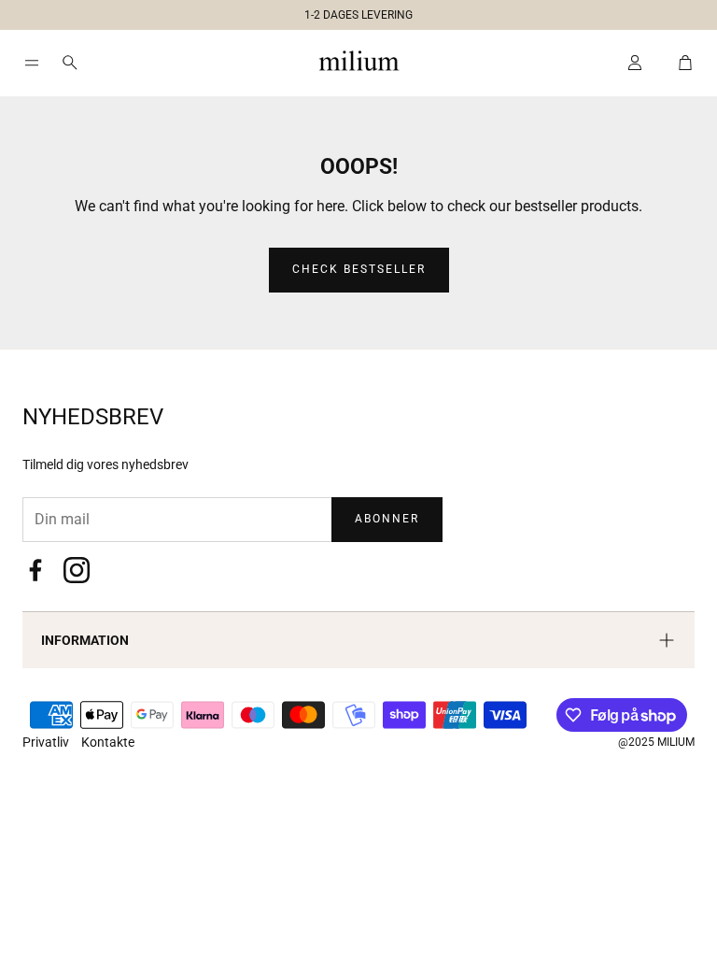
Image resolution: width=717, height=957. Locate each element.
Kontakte (107, 742)
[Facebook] (35, 570)
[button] (351, 11)
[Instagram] (76, 570)
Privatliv (47, 742)
